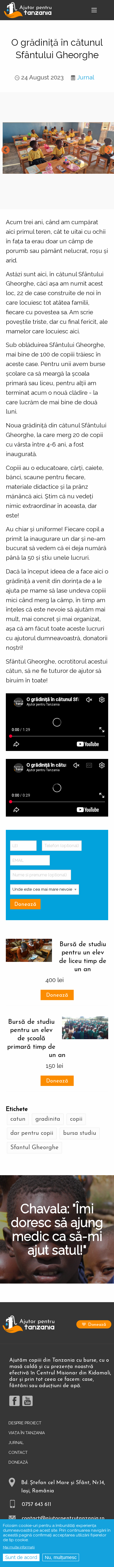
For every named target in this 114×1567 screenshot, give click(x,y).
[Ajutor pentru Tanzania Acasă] (27, 9)
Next (108, 150)
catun (17, 1119)
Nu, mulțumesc (61, 1557)
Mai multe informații (19, 1547)
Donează (57, 995)
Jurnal (85, 77)
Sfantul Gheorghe (34, 1148)
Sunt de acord (21, 1557)
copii (76, 1119)
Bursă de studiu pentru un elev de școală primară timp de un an (36, 1039)
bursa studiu (79, 1133)
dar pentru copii (31, 1133)
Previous (5, 150)
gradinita (47, 1119)
